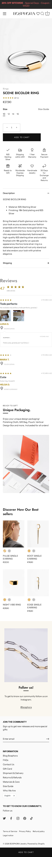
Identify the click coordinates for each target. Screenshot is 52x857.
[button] (20, 488)
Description (9, 193)
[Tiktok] (31, 818)
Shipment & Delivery (13, 773)
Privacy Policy (25, 831)
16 (18, 114)
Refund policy (39, 831)
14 (13, 114)
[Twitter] (4, 818)
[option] (26, 464)
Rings (6, 88)
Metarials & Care (11, 781)
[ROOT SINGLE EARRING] (38, 533)
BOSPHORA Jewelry (18, 844)
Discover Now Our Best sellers (20, 511)
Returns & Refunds (12, 777)
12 (9, 114)
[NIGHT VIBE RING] (13, 582)
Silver (9, 551)
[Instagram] (17, 818)
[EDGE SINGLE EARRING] (38, 582)
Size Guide (43, 109)
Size (26, 109)
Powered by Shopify (36, 844)
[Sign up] (47, 738)
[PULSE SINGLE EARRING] (13, 533)
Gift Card (7, 768)
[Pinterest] (24, 818)
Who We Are (9, 790)
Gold (4, 551)
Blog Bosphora (10, 755)
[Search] (42, 14)
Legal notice (8, 835)
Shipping (7, 263)
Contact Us (8, 764)
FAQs (5, 760)
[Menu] (4, 13)
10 (4, 114)
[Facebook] (11, 818)
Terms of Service (10, 831)
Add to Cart (26, 852)
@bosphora (26, 707)
